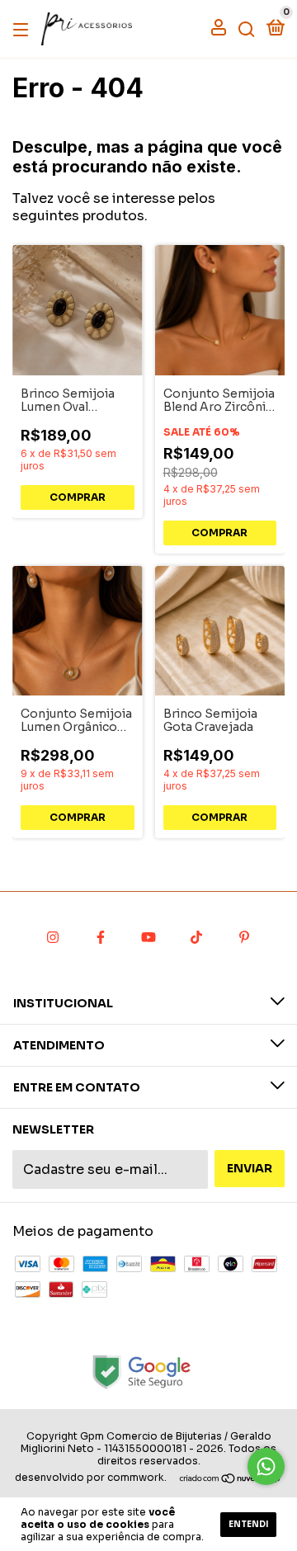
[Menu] (23, 29)
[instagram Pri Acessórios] (52, 937)
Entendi (248, 1524)
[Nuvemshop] (230, 1479)
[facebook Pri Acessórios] (100, 937)
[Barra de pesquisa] (247, 29)
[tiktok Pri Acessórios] (196, 937)
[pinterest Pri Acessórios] (244, 937)
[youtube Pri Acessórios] (148, 937)
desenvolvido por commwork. (91, 1477)
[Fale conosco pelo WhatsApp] (266, 1466)
